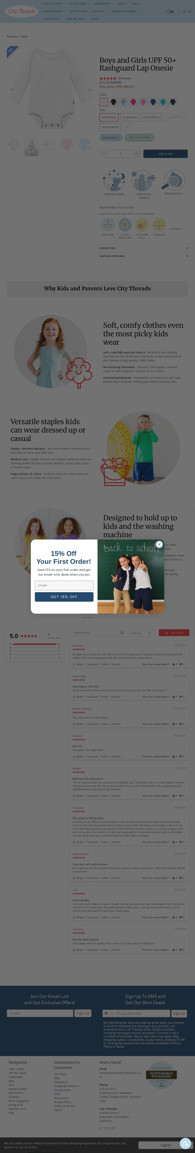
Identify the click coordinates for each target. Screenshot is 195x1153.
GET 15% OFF (64, 596)
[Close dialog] (159, 544)
